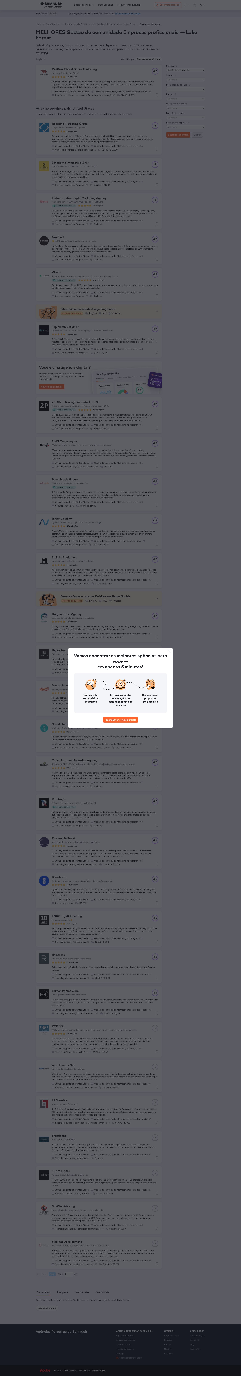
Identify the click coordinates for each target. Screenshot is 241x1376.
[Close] (169, 651)
